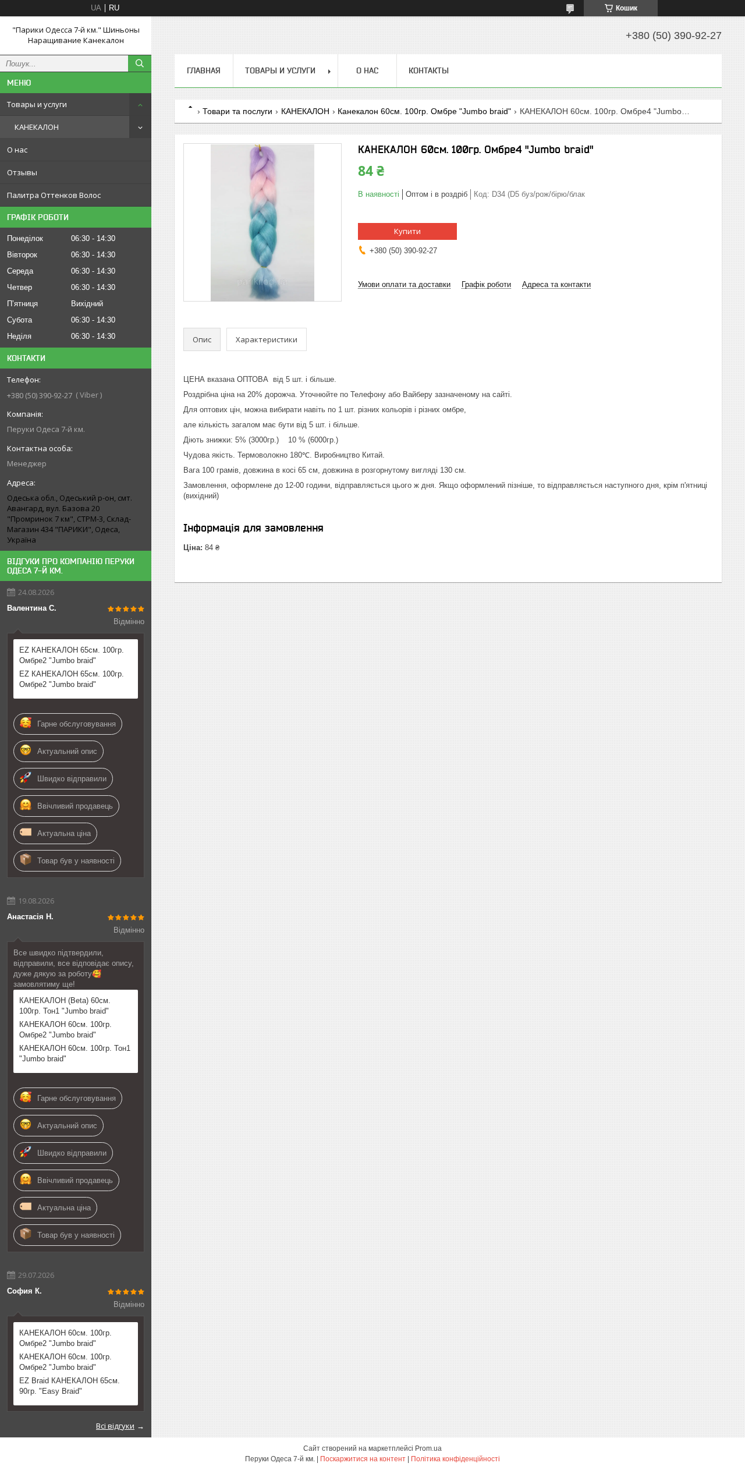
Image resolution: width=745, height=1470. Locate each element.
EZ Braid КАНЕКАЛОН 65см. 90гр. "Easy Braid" (69, 1385)
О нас (17, 149)
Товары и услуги (37, 104)
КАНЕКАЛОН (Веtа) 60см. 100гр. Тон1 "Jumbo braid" (65, 1005)
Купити (407, 231)
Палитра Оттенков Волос (54, 195)
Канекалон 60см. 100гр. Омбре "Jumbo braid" (424, 111)
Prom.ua (428, 1448)
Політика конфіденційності (455, 1459)
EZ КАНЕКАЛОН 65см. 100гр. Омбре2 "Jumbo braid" (71, 655)
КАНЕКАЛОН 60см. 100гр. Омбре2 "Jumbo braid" (65, 1029)
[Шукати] (139, 63)
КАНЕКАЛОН (37, 127)
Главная (204, 70)
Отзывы (22, 172)
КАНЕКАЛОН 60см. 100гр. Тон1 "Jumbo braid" (74, 1053)
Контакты (429, 70)
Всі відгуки (115, 1426)
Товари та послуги (237, 111)
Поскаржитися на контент (363, 1459)
